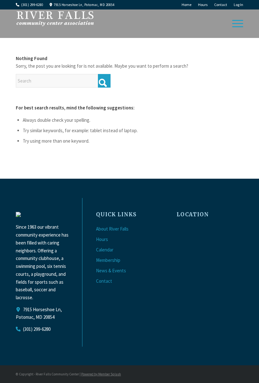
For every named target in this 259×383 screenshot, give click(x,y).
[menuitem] (186, 4)
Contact (220, 4)
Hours (203, 4)
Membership (108, 260)
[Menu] (234, 23)
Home (186, 4)
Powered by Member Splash (101, 374)
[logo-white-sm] (55, 23)
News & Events (111, 271)
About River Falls (112, 229)
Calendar (104, 250)
